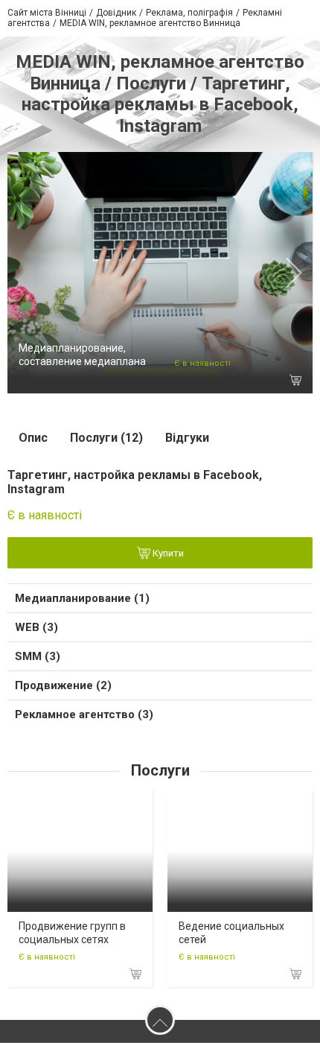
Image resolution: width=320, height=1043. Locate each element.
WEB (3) (36, 627)
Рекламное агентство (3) (84, 714)
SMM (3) (37, 656)
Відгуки (187, 438)
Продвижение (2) (63, 685)
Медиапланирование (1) (82, 598)
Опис (33, 438)
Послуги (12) (106, 438)
